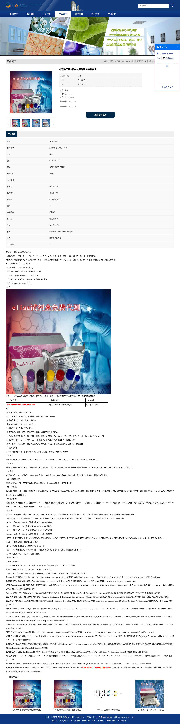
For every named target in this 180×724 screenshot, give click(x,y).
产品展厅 (63, 14)
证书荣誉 (79, 14)
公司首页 (14, 14)
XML (94, 721)
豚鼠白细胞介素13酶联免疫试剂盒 (149, 710)
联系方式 (95, 14)
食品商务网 (122, 721)
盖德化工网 (111, 721)
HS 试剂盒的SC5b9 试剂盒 (108, 710)
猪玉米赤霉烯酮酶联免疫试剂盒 (27, 710)
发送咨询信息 (100, 115)
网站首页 (118, 61)
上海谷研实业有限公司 (81, 721)
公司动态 (46, 14)
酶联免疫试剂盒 (137, 61)
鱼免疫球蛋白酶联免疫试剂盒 (68, 710)
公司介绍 (30, 14)
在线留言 (112, 14)
